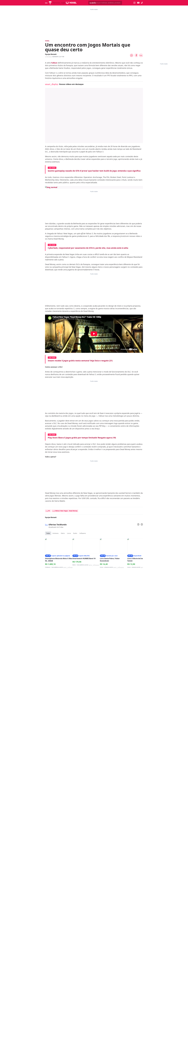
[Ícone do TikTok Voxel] (142, 3)
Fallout (54, 63)
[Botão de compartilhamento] (132, 55)
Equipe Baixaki (51, 54)
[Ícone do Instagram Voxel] (134, 3)
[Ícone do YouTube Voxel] (138, 3)
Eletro (63, 533)
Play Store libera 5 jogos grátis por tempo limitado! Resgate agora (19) (82, 437)
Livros (69, 533)
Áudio (75, 533)
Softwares (82, 533)
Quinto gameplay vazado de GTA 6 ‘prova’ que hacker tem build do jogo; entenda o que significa (94, 170)
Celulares (55, 533)
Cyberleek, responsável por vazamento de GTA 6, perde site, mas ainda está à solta (88, 248)
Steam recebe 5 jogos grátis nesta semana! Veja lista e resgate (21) (80, 360)
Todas (48, 533)
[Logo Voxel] (71, 3)
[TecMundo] (50, 2)
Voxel (47, 41)
